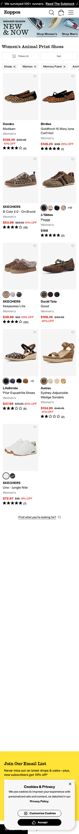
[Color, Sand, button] (50, 208)
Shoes (8, 66)
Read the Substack (60, 4)
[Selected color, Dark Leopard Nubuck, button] (44, 294)
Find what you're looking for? (37, 517)
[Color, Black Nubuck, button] (57, 294)
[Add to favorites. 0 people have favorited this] (34, 76)
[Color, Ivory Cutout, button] (50, 381)
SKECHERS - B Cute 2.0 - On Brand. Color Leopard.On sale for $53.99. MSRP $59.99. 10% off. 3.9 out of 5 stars (20, 197)
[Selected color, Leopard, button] (6, 294)
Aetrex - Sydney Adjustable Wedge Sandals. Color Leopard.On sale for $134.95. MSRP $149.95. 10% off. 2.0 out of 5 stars (58, 374)
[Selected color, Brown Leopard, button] (44, 208)
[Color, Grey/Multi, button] (19, 294)
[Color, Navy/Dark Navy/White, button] (57, 208)
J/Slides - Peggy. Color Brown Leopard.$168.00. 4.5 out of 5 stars (58, 197)
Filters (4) (23, 56)
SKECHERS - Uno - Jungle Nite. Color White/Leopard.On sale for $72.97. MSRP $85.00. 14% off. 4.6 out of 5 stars (20, 465)
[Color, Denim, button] (57, 381)
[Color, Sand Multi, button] (63, 208)
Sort (59, 56)
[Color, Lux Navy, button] (12, 381)
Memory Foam (52, 66)
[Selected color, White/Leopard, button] (6, 476)
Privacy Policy (39, 801)
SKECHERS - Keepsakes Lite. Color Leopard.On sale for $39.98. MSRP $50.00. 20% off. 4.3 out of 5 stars (20, 283)
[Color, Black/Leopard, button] (12, 476)
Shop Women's (47, 34)
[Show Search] (51, 12)
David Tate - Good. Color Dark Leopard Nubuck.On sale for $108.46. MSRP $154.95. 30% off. (58, 283)
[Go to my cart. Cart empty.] (61, 12)
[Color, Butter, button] (63, 381)
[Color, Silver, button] (12, 294)
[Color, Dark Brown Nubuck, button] (50, 294)
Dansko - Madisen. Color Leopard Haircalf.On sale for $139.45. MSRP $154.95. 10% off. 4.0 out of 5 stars (20, 112)
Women (27, 66)
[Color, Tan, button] (25, 381)
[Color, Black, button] (19, 381)
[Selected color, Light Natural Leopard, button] (6, 381)
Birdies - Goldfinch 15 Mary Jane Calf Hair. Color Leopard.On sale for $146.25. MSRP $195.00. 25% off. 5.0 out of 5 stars (58, 112)
